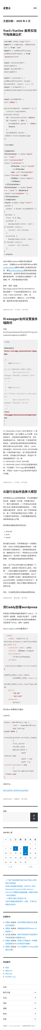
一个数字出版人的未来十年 (15, 898)
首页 (5, 987)
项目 (5, 1003)
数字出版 (17, 598)
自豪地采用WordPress (28, 1026)
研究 (5, 1013)
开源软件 (17, 799)
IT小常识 (17, 310)
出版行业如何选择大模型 (20, 491)
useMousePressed (9, 267)
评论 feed (8, 973)
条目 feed (8, 970)
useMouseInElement (17, 270)
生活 (5, 997)
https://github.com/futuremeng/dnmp (15, 790)
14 (25, 853)
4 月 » (31, 867)
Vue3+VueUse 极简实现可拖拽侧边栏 (20, 32)
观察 (5, 1008)
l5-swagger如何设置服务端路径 (20, 320)
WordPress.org (10, 976)
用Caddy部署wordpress (20, 607)
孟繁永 (7, 8)
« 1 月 (10, 867)
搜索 (5, 811)
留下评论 (25, 310)
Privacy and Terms (14, 1026)
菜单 (35, 8)
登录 (7, 967)
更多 (5, 1019)
